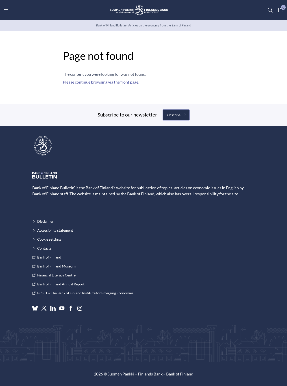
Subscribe (172, 115)
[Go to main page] (139, 9)
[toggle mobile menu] (6, 9)
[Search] (270, 10)
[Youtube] (62, 308)
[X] (44, 308)
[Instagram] (80, 308)
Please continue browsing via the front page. (101, 82)
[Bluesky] (35, 308)
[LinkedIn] (53, 308)
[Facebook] (71, 308)
